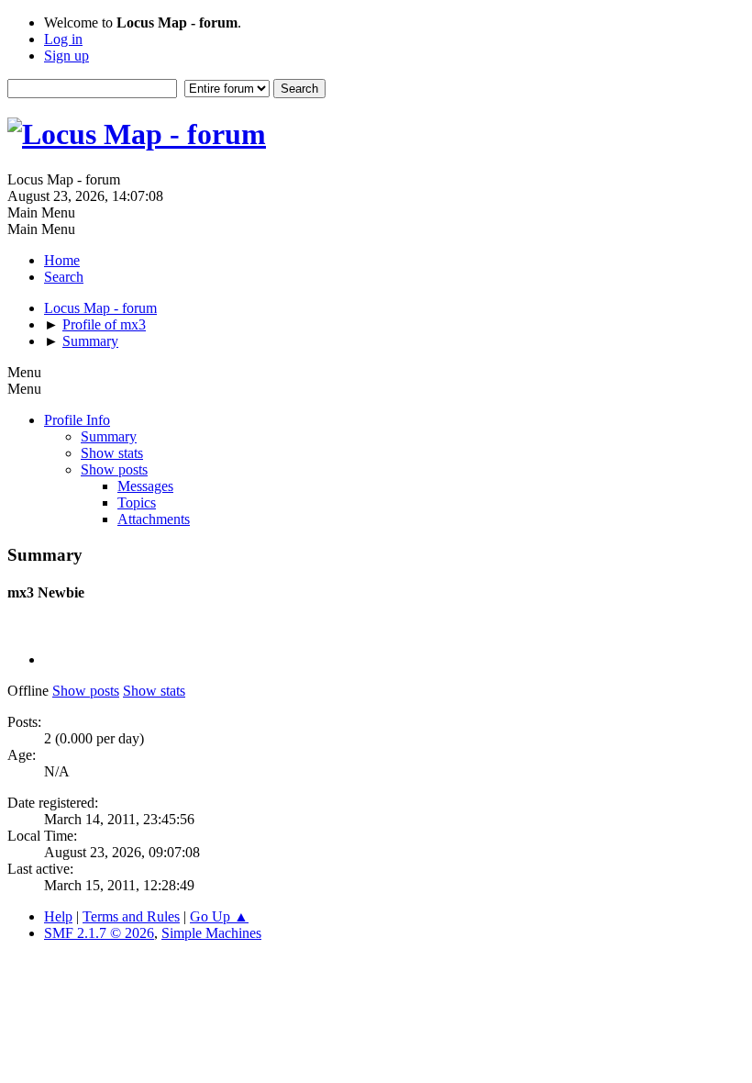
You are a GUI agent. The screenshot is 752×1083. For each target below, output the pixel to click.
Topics (136, 502)
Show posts (114, 469)
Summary (109, 436)
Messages (145, 486)
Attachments (153, 519)
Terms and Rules (131, 916)
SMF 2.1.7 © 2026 (99, 933)
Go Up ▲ (219, 916)
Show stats (112, 453)
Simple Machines (211, 933)
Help (58, 916)
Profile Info (77, 420)
